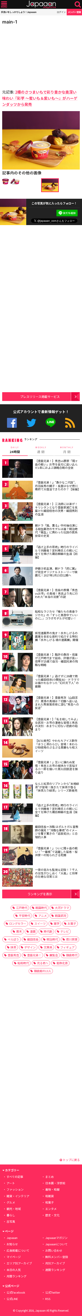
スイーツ (40, 923)
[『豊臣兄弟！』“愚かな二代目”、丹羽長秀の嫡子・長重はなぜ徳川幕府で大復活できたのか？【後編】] (17, 491)
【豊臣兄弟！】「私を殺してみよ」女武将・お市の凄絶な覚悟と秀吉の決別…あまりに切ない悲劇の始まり (57, 724)
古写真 (11, 1221)
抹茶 (13, 947)
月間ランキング (16, 1276)
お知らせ (12, 1244)
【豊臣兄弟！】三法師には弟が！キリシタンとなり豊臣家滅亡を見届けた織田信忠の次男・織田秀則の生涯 (56, 509)
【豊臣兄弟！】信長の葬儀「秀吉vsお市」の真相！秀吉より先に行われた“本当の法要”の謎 (56, 593)
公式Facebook (12, 423)
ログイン (61, 12)
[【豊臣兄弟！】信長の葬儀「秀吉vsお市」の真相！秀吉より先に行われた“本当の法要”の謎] (17, 598)
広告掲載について (18, 1250)
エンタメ (51, 1209)
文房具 (48, 947)
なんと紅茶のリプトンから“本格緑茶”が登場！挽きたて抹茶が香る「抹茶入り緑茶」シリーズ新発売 (57, 787)
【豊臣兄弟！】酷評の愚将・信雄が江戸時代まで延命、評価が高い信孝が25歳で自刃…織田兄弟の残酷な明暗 (56, 659)
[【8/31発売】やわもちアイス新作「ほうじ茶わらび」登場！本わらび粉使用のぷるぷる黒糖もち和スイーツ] (17, 749)
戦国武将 (60, 915)
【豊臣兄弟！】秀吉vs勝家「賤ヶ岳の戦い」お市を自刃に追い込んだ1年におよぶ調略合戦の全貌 (56, 464)
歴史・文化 (52, 1215)
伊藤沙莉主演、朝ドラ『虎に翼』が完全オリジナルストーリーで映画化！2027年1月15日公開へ (56, 571)
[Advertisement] (33, 55)
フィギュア (67, 947)
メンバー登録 (74, 12)
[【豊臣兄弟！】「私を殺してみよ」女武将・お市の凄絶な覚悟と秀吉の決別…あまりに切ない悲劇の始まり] (17, 727)
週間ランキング (55, 1270)
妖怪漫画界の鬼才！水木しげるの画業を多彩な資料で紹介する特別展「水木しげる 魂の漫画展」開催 (56, 636)
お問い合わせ (53, 1250)
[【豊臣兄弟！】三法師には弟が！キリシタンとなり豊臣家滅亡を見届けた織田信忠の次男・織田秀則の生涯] (17, 512)
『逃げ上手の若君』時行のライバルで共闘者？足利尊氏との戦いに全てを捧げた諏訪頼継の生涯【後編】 (56, 810)
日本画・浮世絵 (55, 1183)
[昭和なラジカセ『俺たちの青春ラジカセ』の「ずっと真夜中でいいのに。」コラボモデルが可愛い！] (17, 620)
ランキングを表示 (40, 894)
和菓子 (49, 1202)
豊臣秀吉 (13, 955)
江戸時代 (21, 908)
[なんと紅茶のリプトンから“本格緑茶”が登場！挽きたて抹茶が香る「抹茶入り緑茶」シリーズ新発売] (17, 792)
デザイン (30, 947)
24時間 (15, 450)
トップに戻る (71, 1160)
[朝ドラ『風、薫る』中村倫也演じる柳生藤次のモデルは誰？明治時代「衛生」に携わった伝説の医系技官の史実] (17, 534)
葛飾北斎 (62, 963)
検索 (78, 4)
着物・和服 (52, 1189)
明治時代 (52, 939)
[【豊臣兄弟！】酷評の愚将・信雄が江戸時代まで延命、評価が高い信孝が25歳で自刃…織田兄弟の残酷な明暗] (17, 663)
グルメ (11, 1202)
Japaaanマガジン (56, 1238)
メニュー (4, 4)
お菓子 (72, 923)
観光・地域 (14, 1209)
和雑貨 (49, 1196)
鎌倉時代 (71, 955)
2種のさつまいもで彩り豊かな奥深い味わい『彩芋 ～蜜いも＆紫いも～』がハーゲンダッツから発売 (39, 98)
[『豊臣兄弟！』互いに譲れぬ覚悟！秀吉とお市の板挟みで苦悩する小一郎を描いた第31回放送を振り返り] (17, 770)
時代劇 (48, 931)
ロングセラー (17, 923)
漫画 (33, 931)
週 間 (41, 450)
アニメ (42, 915)
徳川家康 (71, 939)
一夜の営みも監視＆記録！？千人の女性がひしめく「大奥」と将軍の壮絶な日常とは (56, 873)
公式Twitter (31, 423)
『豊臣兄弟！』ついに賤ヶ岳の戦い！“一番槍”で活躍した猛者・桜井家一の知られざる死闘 (56, 851)
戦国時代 (41, 908)
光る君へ (42, 963)
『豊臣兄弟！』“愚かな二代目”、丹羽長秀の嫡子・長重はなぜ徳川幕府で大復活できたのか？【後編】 (57, 485)
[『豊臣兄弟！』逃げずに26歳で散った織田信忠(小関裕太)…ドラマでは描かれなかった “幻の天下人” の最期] (17, 684)
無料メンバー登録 (56, 1257)
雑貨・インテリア (18, 1196)
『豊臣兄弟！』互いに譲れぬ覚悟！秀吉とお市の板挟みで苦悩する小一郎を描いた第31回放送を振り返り (56, 767)
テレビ (64, 931)
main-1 (9, 22)
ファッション (15, 1189)
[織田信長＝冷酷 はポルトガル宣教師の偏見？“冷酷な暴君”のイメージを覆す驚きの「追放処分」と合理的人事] (17, 835)
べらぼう (13, 939)
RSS (70, 423)
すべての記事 (15, 1177)
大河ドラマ (62, 908)
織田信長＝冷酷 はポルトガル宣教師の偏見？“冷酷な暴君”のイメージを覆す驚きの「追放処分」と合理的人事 (56, 832)
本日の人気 (14, 1270)
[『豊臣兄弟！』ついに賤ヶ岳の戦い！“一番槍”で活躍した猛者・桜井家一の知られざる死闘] (17, 857)
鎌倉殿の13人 (42, 971)
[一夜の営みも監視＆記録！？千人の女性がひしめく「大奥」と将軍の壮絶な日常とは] (17, 878)
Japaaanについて (56, 1244)
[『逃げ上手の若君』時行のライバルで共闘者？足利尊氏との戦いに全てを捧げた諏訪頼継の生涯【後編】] (17, 813)
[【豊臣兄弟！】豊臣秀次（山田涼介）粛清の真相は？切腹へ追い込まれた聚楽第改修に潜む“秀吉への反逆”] (17, 706)
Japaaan (41, 4)
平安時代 (24, 915)
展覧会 (53, 955)
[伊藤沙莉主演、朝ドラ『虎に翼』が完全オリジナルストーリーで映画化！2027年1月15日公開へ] (17, 577)
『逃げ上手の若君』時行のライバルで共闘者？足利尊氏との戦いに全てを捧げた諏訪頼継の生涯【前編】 (56, 552)
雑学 (56, 923)
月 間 (67, 450)
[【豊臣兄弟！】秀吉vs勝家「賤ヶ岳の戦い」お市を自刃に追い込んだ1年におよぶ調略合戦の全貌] (17, 469)
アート (11, 1183)
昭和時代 (23, 963)
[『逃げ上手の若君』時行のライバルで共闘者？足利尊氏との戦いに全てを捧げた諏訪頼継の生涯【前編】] (17, 555)
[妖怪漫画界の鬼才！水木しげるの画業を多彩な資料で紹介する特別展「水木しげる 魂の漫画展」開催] (17, 641)
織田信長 (32, 939)
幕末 (19, 931)
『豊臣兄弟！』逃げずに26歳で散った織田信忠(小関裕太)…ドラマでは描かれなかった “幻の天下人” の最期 (57, 681)
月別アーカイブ (55, 1263)
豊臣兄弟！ (34, 955)
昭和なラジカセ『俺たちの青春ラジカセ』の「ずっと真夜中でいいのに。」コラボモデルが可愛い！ (56, 614)
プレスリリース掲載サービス (40, 396)
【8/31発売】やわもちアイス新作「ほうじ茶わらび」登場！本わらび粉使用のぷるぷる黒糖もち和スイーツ (56, 745)
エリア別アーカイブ (19, 1263)
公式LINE (51, 423)
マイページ (14, 1257)
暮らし (11, 1215)
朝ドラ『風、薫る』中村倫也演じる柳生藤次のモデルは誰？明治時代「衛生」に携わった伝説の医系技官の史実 (56, 530)
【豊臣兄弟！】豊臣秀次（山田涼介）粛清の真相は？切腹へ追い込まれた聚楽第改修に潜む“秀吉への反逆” (57, 702)
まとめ (49, 1177)
